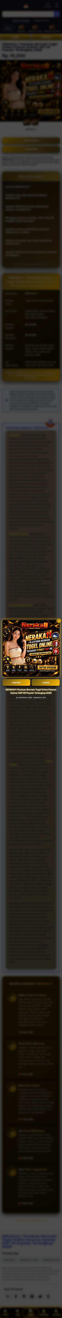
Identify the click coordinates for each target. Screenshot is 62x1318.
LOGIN (45, 682)
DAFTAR (16, 682)
